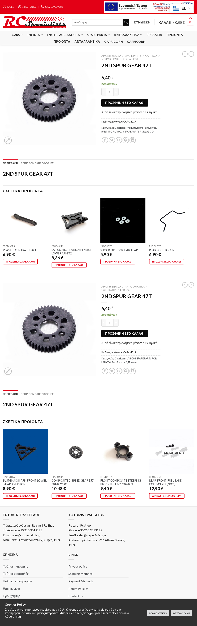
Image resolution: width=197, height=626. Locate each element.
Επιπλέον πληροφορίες (37, 163)
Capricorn (113, 41)
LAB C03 (125, 289)
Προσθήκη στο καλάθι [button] (20, 261)
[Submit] (126, 22)
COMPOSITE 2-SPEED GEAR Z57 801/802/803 (72, 482)
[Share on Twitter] (112, 140)
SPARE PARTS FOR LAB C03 (121, 59)
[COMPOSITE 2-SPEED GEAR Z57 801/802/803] (74, 451)
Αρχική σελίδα (111, 55)
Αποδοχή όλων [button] (181, 612)
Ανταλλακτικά (126, 35)
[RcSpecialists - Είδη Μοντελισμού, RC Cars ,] (34, 22)
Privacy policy (77, 566)
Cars (16, 35)
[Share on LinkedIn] (132, 140)
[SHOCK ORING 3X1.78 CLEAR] (122, 220)
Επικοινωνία (11, 588)
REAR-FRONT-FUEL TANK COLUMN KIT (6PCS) (165, 482)
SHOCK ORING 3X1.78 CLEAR (119, 250)
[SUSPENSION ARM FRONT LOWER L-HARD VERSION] (25, 451)
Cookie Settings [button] (158, 612)
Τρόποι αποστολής (16, 573)
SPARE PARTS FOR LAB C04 (139, 131)
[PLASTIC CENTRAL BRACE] (25, 220)
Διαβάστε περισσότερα (166, 496)
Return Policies (78, 588)
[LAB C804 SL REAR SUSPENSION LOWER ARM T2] (74, 220)
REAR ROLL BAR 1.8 (161, 250)
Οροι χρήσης (11, 596)
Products (131, 127)
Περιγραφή (10, 163)
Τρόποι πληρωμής (15, 566)
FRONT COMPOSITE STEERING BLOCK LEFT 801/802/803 (120, 482)
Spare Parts (97, 35)
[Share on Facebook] (105, 140)
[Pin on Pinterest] (126, 140)
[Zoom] (8, 140)
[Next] (194, 236)
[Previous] (3, 236)
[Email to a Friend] (119, 140)
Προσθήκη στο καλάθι (124, 102)
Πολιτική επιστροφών (17, 581)
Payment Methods (80, 581)
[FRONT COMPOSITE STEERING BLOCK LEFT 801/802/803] (122, 451)
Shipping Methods (80, 573)
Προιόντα (174, 35)
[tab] (10, 163)
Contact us (75, 596)
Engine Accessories (63, 35)
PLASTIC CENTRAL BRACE (20, 250)
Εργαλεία (154, 35)
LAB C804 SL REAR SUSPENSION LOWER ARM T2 (72, 251)
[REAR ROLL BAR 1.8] (171, 220)
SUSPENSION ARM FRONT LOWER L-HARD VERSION (25, 482)
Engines (33, 35)
